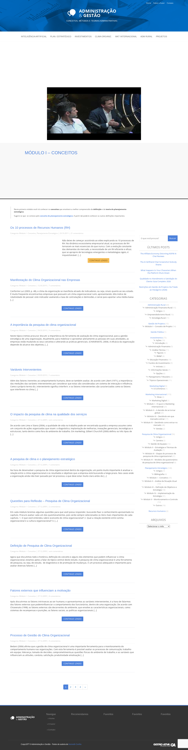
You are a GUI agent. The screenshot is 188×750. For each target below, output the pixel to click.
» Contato (51, 729)
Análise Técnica (158, 350)
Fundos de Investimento (159, 363)
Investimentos (83, 36)
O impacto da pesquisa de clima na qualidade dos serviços (48, 414)
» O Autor (51, 724)
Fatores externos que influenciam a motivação (40, 590)
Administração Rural (156, 305)
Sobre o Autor (159, 3)
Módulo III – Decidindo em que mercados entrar (160, 417)
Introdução (160, 343)
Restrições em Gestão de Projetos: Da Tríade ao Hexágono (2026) (158, 288)
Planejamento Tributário (159, 376)
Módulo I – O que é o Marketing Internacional (160, 405)
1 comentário (54, 375)
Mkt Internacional (126, 36)
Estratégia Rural (159, 318)
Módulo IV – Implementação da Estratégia (160, 494)
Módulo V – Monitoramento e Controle (160, 499)
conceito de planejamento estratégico (56, 216)
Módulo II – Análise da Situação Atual (161, 481)
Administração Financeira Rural (158, 307)
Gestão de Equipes (159, 444)
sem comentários (56, 420)
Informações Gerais (159, 370)
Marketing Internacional (156, 394)
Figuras (160, 352)
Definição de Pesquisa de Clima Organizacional (41, 545)
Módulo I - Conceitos (27, 233)
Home (148, 3)
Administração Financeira (159, 346)
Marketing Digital (157, 386)
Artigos (159, 311)
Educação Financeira (159, 359)
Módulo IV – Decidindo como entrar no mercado (161, 424)
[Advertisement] (94, 63)
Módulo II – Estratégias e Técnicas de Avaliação (161, 448)
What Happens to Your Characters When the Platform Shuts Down (158, 271)
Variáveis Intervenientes (25, 369)
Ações (158, 340)
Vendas (159, 428)
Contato (170, 3)
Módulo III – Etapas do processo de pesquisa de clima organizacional (159, 455)
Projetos (161, 36)
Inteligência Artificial (34, 36)
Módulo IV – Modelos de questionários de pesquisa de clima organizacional (159, 461)
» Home (51, 718)
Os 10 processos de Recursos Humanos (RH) (40, 227)
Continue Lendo (98, 260)
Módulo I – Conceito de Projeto (158, 326)
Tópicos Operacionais (158, 380)
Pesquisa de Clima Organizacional (156, 434)
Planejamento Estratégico (47, 233)
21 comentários (77, 233)
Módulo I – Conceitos (159, 477)
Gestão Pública (157, 332)
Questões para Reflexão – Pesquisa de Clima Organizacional (50, 501)
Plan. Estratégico (60, 36)
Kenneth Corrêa (75, 744)
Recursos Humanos (157, 511)
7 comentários (55, 285)
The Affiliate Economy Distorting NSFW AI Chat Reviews (158, 255)
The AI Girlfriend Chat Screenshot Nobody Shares (158, 263)
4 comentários (55, 596)
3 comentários (55, 641)
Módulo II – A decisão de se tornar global (160, 411)
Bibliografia (159, 474)
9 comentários (55, 330)
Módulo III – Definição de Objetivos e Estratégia (161, 488)
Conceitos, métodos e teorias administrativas (91, 21)
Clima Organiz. (103, 36)
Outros (159, 505)
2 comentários (55, 506)
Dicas (159, 397)
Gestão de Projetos (156, 323)
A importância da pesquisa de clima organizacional (43, 324)
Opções (159, 373)
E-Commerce (159, 388)
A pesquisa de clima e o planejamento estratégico (42, 459)
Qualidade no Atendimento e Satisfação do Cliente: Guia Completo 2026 (158, 280)
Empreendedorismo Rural (158, 314)
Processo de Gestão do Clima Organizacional (40, 635)
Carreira (159, 440)
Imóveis (159, 366)
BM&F (159, 356)
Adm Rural (146, 36)
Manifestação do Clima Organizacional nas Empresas (45, 280)
